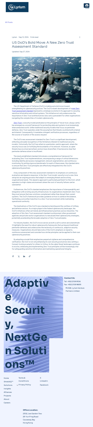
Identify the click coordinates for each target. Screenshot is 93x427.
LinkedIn (44, 381)
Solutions (8, 385)
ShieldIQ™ (8, 382)
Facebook (44, 385)
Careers (7, 403)
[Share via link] (30, 256)
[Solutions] (17, 385)
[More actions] (79, 37)
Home (6, 378)
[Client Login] (86, 5)
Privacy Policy (25, 385)
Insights (7, 389)
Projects (7, 396)
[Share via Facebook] (13, 256)
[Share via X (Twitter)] (18, 256)
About (6, 399)
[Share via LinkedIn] (24, 256)
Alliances (8, 392)
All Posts (9, 22)
